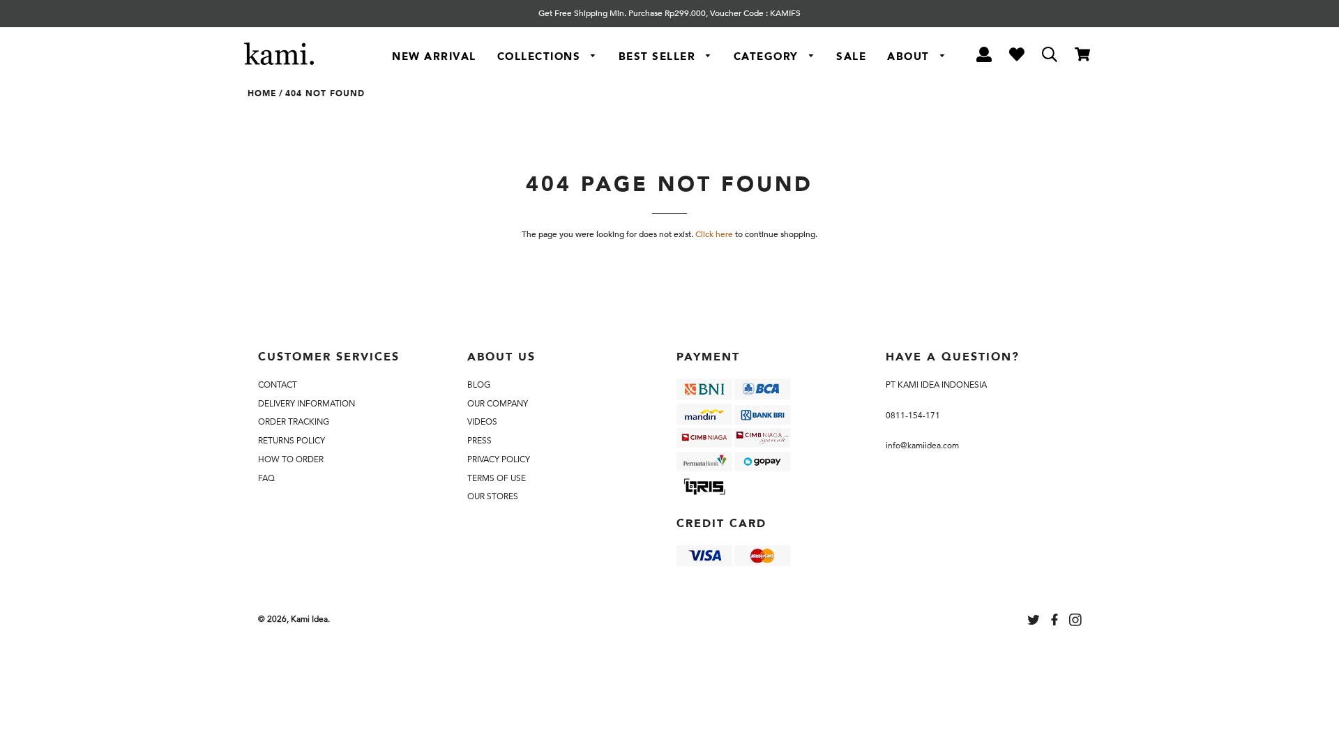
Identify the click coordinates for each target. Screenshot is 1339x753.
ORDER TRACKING (293, 422)
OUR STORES (492, 496)
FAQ (266, 478)
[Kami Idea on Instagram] (1076, 622)
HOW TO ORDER (291, 459)
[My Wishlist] (1016, 57)
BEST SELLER (659, 56)
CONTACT (277, 385)
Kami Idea (309, 619)
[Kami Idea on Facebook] (1056, 622)
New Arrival (434, 56)
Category (768, 56)
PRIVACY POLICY (498, 459)
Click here (714, 234)
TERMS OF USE (496, 478)
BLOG (478, 385)
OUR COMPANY (497, 404)
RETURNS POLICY (291, 441)
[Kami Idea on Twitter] (1035, 622)
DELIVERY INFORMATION (306, 404)
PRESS (479, 441)
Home (262, 93)
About (910, 56)
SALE (851, 56)
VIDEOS (482, 422)
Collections (540, 56)
